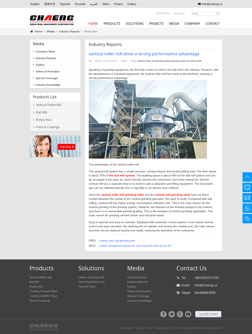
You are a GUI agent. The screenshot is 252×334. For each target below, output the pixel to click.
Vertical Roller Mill (41, 277)
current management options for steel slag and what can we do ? (135, 245)
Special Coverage (47, 78)
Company (192, 23)
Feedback (160, 327)
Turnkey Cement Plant (43, 291)
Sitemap (126, 327)
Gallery (131, 3)
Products (112, 23)
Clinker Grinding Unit (91, 277)
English (35, 3)
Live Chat (210, 314)
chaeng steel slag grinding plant (117, 240)
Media (174, 23)
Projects (156, 23)
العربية (93, 3)
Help (149, 327)
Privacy (138, 327)
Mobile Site (163, 13)
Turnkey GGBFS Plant (43, 295)
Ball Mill (34, 281)
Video (105, 3)
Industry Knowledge (48, 84)
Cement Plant (86, 286)
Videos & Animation (48, 71)
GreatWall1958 (205, 292)
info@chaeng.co (212, 3)
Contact (213, 23)
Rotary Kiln (36, 286)
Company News (45, 51)
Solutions (135, 23)
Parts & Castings (40, 300)
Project (118, 3)
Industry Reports (69, 31)
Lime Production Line (91, 281)
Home (93, 23)
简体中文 (49, 4)
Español (65, 3)
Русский (80, 3)
